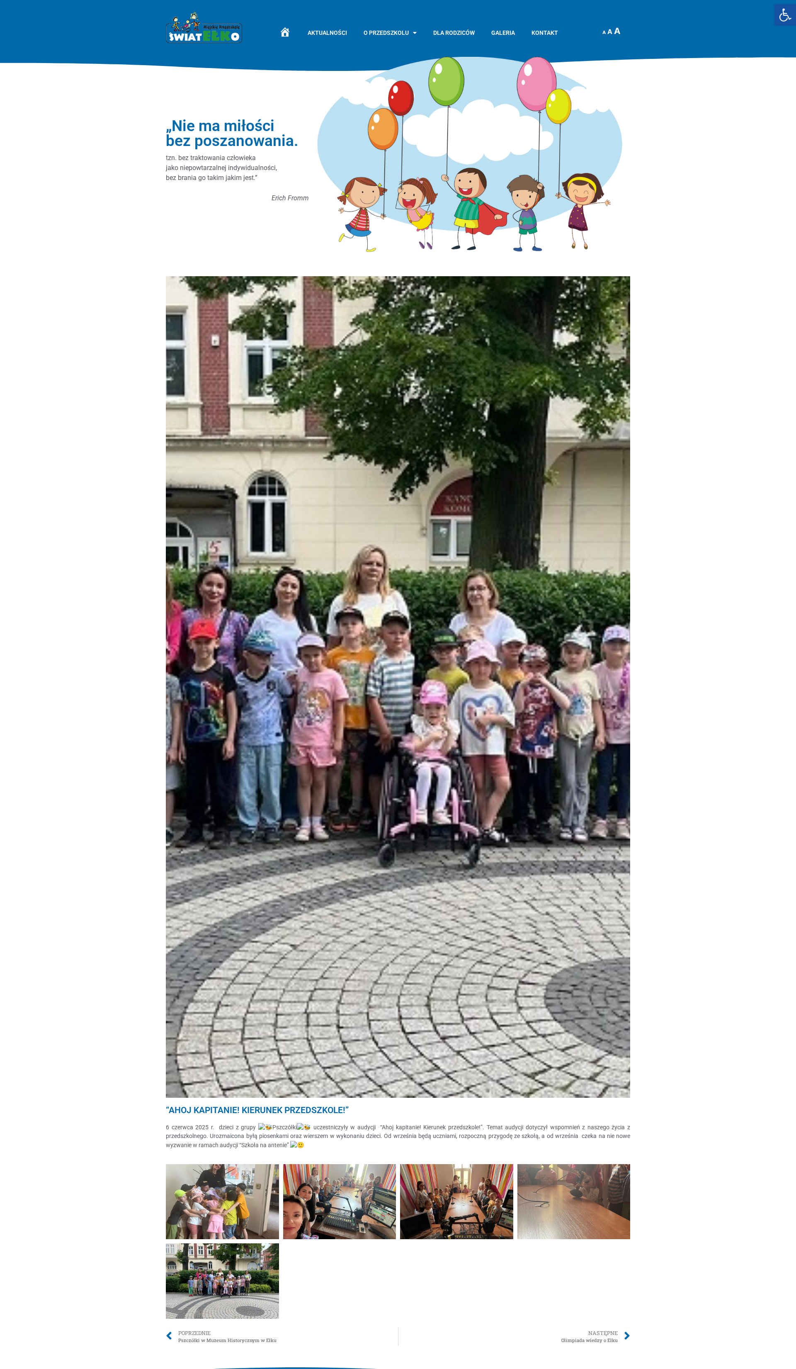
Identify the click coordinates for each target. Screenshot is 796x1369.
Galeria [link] (503, 32)
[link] (785, 15)
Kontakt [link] (544, 32)
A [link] (604, 32)
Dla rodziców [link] (454, 32)
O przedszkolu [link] (386, 32)
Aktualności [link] (327, 32)
